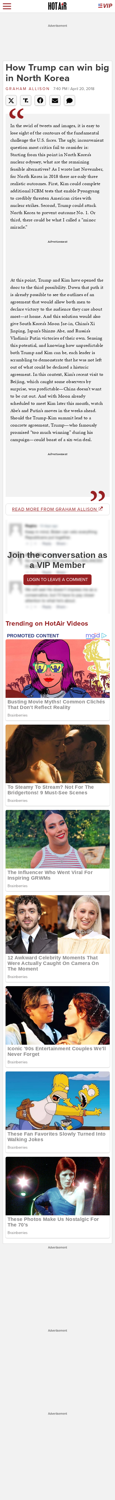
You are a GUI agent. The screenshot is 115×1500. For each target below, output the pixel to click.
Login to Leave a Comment (57, 579)
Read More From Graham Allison (55, 509)
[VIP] (105, 6)
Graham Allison (29, 88)
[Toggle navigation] (7, 6)
